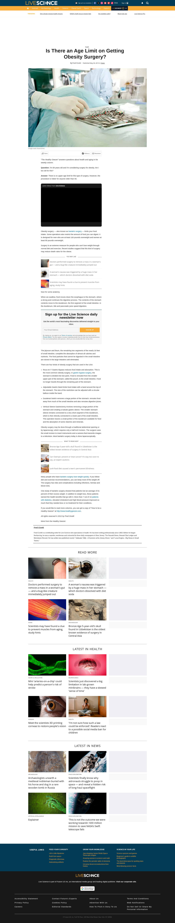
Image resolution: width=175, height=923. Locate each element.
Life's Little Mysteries (56, 853)
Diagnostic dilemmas (56, 859)
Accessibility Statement (26, 899)
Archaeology (46, 8)
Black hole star (122, 14)
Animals (35, 8)
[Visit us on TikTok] (112, 3)
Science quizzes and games (127, 853)
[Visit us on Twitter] (98, 3)
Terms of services (67, 335)
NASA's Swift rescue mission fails (80, 14)
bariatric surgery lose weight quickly (74, 477)
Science (65, 8)
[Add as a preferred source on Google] (87, 888)
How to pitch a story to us (103, 907)
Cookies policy (59, 903)
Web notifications (136, 903)
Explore (107, 8)
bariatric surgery (75, 231)
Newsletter (98, 153)
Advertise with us (98, 903)
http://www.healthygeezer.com (69, 511)
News (103, 63)
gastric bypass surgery (82, 373)
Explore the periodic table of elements (96, 861)
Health (56, 8)
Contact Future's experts (64, 899)
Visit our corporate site (126, 882)
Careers (18, 907)
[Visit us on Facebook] (95, 3)
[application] (71, 205)
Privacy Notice (47, 337)
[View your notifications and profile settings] (142, 3)
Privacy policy (22, 903)
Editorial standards (61, 907)
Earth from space (55, 856)
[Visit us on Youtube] (105, 3)
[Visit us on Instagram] (102, 3)
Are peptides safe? (104, 14)
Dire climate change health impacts (51, 14)
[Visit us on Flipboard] (108, 3)
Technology (96, 8)
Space (86, 8)
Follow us (87, 153)
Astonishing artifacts (56, 862)
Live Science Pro (139, 14)
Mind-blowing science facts (126, 866)
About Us (94, 899)
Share (46, 153)
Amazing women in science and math (96, 858)
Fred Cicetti (77, 63)
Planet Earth (76, 8)
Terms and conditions (138, 899)
